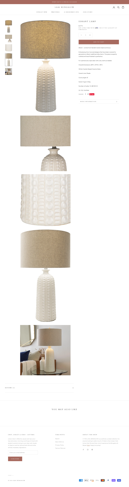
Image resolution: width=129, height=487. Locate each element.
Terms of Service (60, 448)
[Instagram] (87, 449)
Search (57, 439)
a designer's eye (71, 12)
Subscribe (15, 459)
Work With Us (59, 442)
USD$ (9, 475)
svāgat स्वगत (41, 12)
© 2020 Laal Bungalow (16, 480)
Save (92, 94)
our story (88, 12)
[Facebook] (85, 94)
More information (88, 101)
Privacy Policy (59, 445)
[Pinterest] (92, 449)
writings (55, 12)
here (88, 445)
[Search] (118, 7)
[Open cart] (123, 7)
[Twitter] (88, 94)
